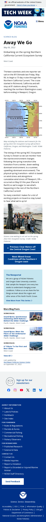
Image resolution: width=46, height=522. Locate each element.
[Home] (15, 24)
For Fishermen (8, 422)
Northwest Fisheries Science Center (17, 362)
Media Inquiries (11, 460)
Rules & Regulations (13, 425)
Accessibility (7, 506)
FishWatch (9, 415)
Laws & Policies (11, 411)
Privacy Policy (28, 509)
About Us (8, 408)
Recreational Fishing (13, 436)
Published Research (13, 446)
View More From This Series (18, 300)
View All (7, 356)
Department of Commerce (22, 512)
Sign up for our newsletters (24, 381)
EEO (16, 506)
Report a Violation (12, 464)
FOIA (22, 506)
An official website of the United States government (23, 3)
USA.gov (39, 509)
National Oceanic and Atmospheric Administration (22, 516)
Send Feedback (13, 481)
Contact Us (7, 454)
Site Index (8, 418)
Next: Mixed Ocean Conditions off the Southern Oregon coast (21, 259)
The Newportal (13, 275)
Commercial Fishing (13, 432)
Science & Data (11, 450)
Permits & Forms (12, 429)
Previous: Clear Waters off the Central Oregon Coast (22, 248)
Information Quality (34, 506)
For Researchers (9, 443)
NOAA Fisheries (23, 519)
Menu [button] (41, 21)
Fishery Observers (12, 439)
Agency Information (11, 405)
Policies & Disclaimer (11, 509)
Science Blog (10, 37)
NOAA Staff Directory (14, 473)
